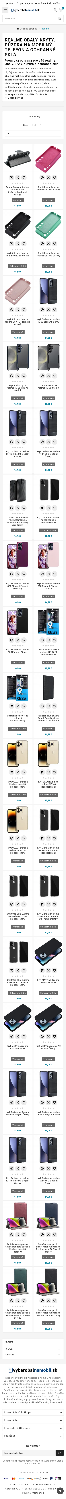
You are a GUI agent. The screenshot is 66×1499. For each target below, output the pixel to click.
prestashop (37, 1493)
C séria (9, 1349)
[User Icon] (55, 10)
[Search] (59, 18)
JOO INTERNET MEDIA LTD (30, 1488)
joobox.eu (44, 1472)
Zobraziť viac (15, 97)
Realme (9, 1341)
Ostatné (10, 1354)
